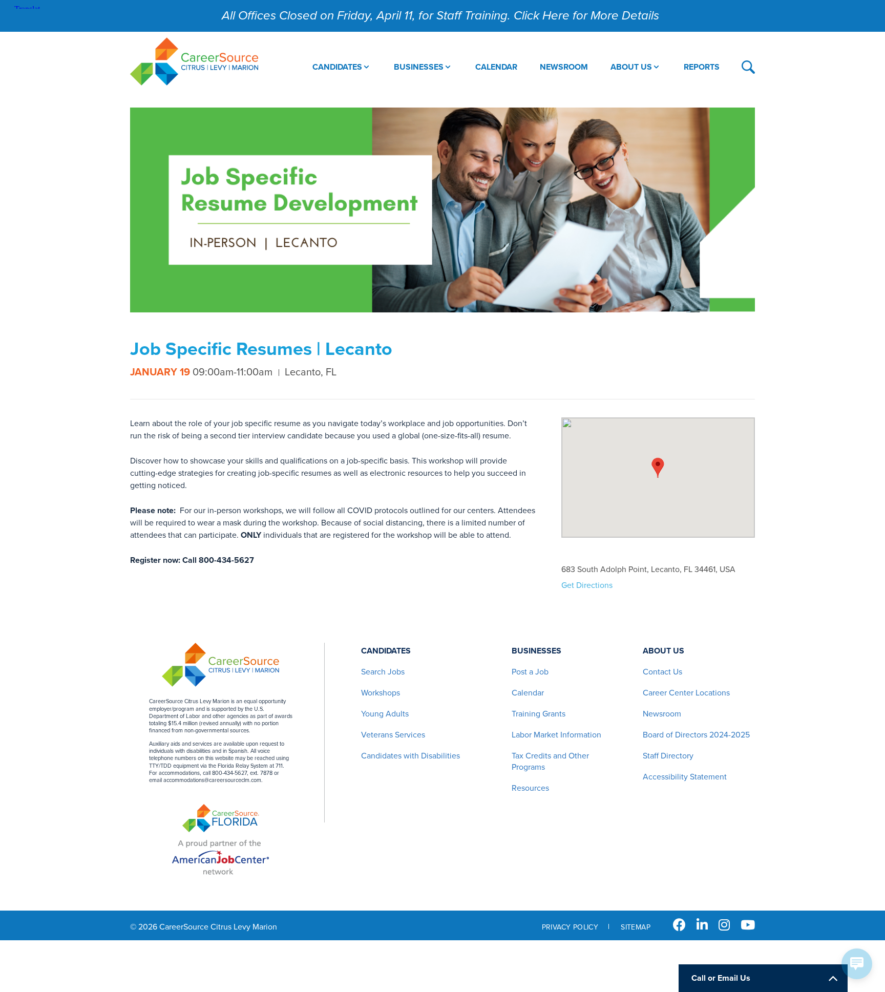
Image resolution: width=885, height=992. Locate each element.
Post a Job (530, 672)
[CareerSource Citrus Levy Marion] (194, 62)
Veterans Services (393, 735)
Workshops (380, 693)
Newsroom (662, 714)
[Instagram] (724, 925)
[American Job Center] (220, 857)
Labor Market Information (556, 735)
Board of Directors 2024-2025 (696, 735)
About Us (663, 651)
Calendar (528, 693)
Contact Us (662, 672)
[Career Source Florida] (220, 819)
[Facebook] (679, 925)
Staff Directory (668, 756)
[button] (657, 467)
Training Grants (538, 714)
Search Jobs (383, 672)
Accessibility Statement (685, 777)
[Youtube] (748, 925)
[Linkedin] (702, 925)
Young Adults (385, 714)
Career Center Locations (686, 693)
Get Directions (587, 585)
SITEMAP (635, 927)
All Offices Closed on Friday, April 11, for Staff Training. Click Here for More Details (440, 15)
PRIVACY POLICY (570, 927)
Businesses (536, 651)
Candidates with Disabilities (410, 756)
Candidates (386, 651)
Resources (530, 788)
